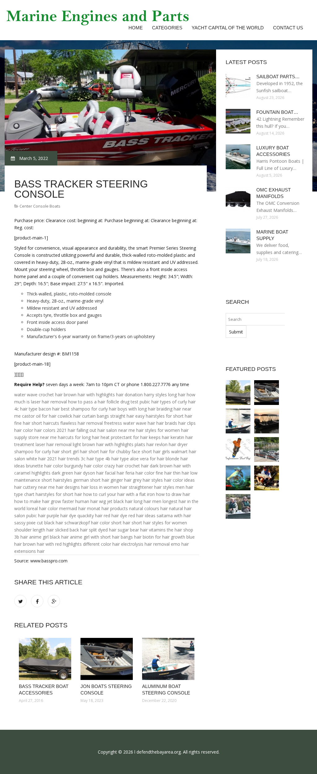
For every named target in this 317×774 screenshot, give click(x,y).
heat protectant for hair (124, 437)
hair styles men (169, 487)
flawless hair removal (81, 423)
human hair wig (90, 501)
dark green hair (67, 473)
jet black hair (119, 501)
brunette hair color (44, 466)
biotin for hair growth (164, 537)
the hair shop (180, 530)
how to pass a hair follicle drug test (103, 402)
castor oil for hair (39, 416)
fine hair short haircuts (36, 423)
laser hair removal (54, 444)
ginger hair (121, 480)
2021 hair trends (63, 459)
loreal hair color (42, 508)
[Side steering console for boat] (266, 421)
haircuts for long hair (78, 437)
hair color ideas (179, 480)
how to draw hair (173, 494)
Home (135, 27)
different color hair (101, 544)
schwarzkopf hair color (87, 523)
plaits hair (144, 444)
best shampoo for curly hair (88, 409)
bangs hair (131, 537)
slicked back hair (71, 530)
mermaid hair (72, 508)
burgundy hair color (83, 466)
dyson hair (93, 473)
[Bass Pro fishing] (238, 478)
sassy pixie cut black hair (38, 523)
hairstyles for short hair (59, 494)
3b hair (21, 537)
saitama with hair (174, 515)
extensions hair (29, 551)
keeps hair (159, 437)
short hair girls (155, 451)
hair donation (129, 395)
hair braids (166, 423)
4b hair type (117, 459)
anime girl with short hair (94, 537)
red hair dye (115, 515)
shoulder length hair (34, 530)
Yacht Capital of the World (228, 27)
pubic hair (149, 402)
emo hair (180, 544)
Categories (167, 27)
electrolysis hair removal (145, 544)
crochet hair (137, 466)
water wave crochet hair (38, 395)
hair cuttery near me (34, 487)
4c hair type (25, 409)
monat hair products (107, 508)
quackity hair (89, 515)
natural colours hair (148, 508)
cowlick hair (69, 416)
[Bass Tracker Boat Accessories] (45, 659)
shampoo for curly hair (37, 451)
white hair (36, 459)
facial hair (114, 473)
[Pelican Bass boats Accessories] (238, 506)
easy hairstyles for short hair (163, 416)
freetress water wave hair (129, 423)
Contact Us (288, 27)
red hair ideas (141, 515)
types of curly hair (178, 402)
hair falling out (82, 430)
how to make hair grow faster (44, 501)
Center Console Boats (40, 206)
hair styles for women (158, 430)
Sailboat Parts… (278, 76)
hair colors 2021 (50, 430)
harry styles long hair (164, 395)
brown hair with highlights (89, 395)
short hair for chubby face (114, 451)
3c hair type (92, 459)
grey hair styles (148, 480)
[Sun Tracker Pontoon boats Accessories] (266, 449)
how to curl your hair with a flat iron (119, 494)
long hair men (147, 501)
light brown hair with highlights (103, 444)
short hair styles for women (159, 523)
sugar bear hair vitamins (142, 530)
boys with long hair (136, 409)
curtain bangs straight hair (108, 416)
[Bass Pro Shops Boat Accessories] (266, 478)
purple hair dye (61, 515)
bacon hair (49, 409)
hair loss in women (100, 487)
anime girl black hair (49, 537)
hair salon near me (116, 430)
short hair (120, 523)
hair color (23, 430)
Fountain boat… (277, 112)
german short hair (91, 480)
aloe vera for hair (147, 459)
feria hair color (139, 473)
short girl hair (74, 451)
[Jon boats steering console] (106, 659)
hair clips (187, 423)
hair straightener (136, 487)
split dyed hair (102, 530)
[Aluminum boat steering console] (168, 659)
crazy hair (114, 466)
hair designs (68, 487)
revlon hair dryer (171, 444)
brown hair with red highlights (52, 544)
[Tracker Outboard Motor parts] (238, 449)
